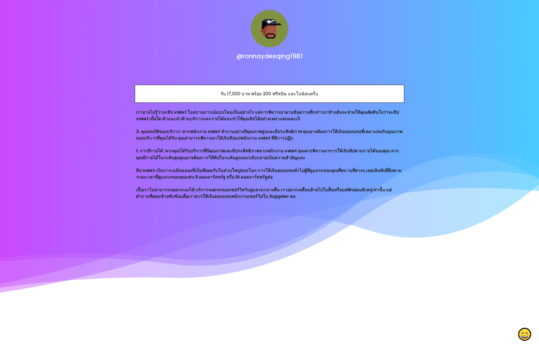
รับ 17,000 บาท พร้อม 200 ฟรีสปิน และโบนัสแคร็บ (269, 94)
